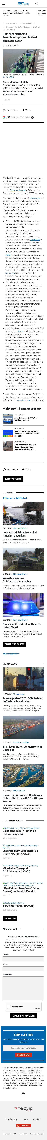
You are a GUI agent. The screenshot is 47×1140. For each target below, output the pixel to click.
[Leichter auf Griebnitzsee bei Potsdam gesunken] (23, 513)
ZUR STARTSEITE (13, 479)
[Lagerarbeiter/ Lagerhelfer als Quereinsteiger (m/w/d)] (23, 847)
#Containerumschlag (21, 742)
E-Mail (5, 954)
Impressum (6, 1134)
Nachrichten (14, 23)
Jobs (25, 1119)
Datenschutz (23, 1134)
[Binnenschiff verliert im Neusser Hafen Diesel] (23, 605)
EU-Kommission (17, 190)
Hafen (8, 255)
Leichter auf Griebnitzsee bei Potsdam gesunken (20, 534)
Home (5, 23)
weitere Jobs (10, 918)
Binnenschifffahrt (28, 23)
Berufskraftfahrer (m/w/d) (18, 905)
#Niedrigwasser (19, 791)
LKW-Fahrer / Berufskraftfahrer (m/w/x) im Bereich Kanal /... (21, 890)
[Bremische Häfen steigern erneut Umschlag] (23, 727)
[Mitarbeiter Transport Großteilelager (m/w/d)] (20, 865)
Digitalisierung (34, 198)
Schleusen (10, 273)
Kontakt (37, 1119)
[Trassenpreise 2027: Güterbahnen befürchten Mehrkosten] (23, 679)
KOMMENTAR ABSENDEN (23, 1016)
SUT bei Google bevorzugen (18, 117)
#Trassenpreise (18, 694)
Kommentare (12, 110)
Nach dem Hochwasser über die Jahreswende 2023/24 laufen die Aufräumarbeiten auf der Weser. (23, 587)
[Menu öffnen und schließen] (4, 3)
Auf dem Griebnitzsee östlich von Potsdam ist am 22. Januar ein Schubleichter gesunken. (22, 541)
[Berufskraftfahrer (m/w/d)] (13, 903)
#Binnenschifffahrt (15, 498)
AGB (14, 1134)
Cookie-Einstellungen (37, 1134)
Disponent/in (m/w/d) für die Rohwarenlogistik (19, 832)
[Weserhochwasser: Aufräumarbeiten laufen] (23, 559)
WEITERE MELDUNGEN (14, 644)
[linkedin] (23, 1093)
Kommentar (7, 974)
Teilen (27, 110)
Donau (21, 331)
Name (5, 964)
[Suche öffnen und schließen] (36, 4)
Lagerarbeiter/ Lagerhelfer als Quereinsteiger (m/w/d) (20, 852)
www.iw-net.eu (23, 400)
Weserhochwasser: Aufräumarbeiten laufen (17, 580)
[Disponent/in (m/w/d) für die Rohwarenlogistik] (21, 828)
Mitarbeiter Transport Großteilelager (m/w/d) (16, 870)
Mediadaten (11, 1119)
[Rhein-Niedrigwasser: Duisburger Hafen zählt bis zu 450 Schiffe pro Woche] (23, 775)
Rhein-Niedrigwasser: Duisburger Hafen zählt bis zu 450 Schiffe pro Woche (23, 798)
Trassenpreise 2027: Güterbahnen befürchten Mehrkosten (23, 700)
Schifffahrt (35, 239)
